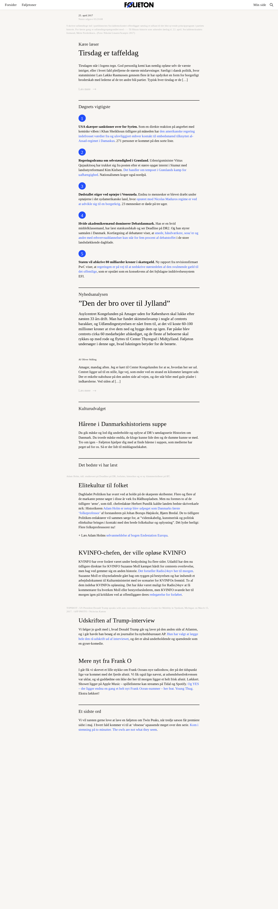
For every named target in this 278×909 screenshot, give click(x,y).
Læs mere (85, 89)
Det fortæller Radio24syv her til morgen (165, 571)
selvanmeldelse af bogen (136, 535)
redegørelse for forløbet (166, 595)
